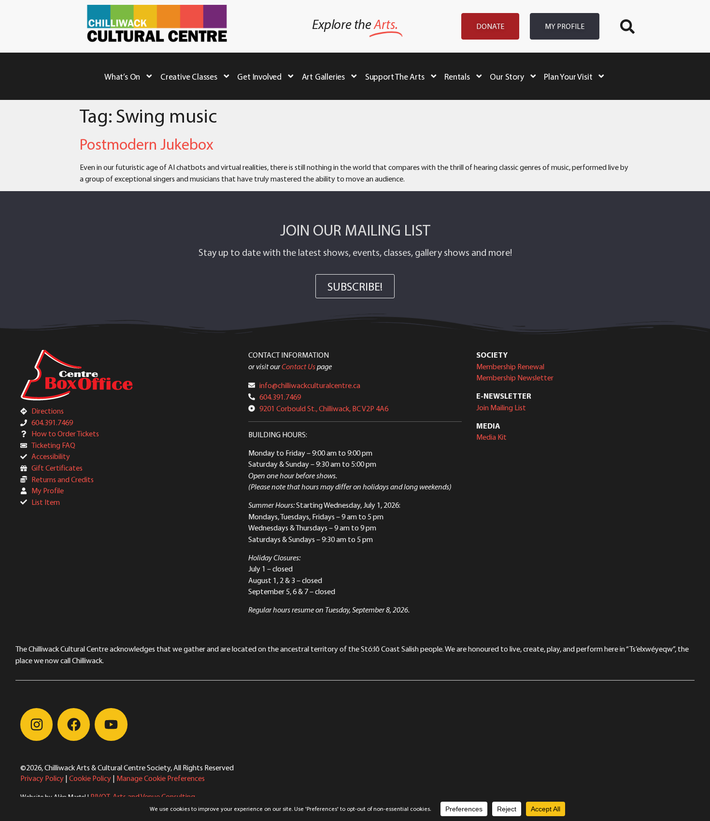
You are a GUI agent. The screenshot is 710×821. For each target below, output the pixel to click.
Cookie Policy (90, 778)
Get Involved (259, 76)
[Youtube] (111, 724)
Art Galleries (323, 76)
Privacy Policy (42, 778)
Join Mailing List (501, 407)
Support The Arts (395, 76)
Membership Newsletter (515, 377)
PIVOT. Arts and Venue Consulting (142, 796)
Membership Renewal (510, 366)
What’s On (122, 76)
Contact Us (298, 366)
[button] (627, 26)
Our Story (507, 76)
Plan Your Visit (568, 76)
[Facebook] (73, 724)
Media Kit (491, 437)
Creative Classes (188, 76)
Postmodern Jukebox (146, 143)
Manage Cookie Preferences (160, 778)
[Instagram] (36, 724)
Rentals (457, 76)
